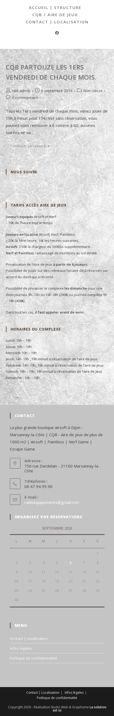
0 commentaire (25, 97)
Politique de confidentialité (33, 658)
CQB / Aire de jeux (55, 14)
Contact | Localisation (57, 21)
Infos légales (21, 648)
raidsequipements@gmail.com (51, 502)
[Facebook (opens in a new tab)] (57, 32)
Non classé (92, 90)
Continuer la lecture (32, 146)
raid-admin (21, 90)
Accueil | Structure (55, 7)
